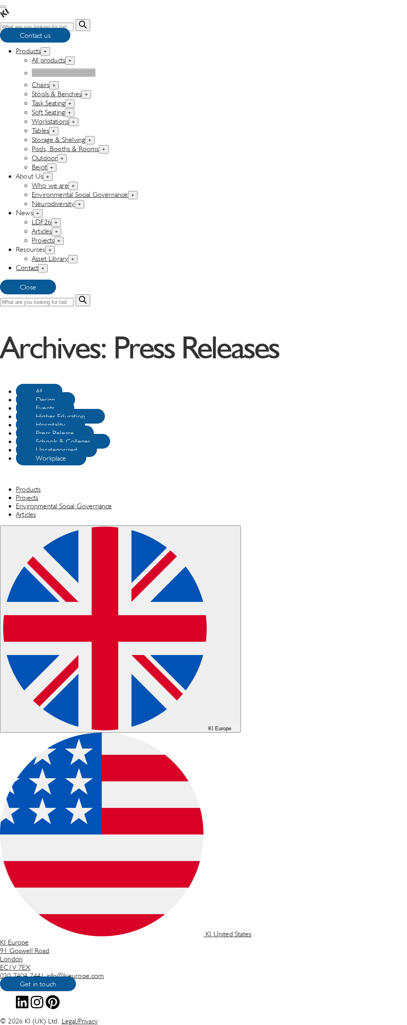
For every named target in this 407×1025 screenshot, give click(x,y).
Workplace (51, 458)
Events (45, 408)
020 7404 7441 (23, 975)
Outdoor (44, 158)
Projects (43, 240)
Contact (27, 267)
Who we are (50, 185)
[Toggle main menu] (3, 7)
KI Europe (220, 728)
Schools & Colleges (63, 441)
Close (28, 287)
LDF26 (41, 222)
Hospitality (50, 424)
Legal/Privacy (80, 1021)
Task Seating (48, 103)
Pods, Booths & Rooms (65, 148)
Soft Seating (48, 112)
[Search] (83, 25)
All (39, 391)
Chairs (40, 84)
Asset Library (50, 258)
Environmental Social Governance (80, 194)
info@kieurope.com (75, 975)
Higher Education (60, 416)
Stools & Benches (56, 93)
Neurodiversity (53, 203)
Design (45, 399)
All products (48, 60)
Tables (40, 130)
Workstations (50, 121)
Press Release (55, 433)
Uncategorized (56, 449)
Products (28, 51)
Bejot (39, 167)
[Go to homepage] (4, 15)
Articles (42, 231)
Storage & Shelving (58, 139)
